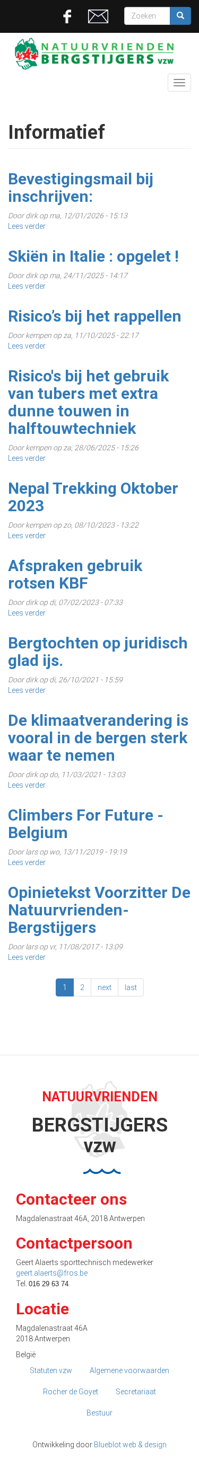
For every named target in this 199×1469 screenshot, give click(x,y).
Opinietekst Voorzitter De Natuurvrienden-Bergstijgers (99, 910)
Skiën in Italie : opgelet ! (93, 256)
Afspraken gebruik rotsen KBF (75, 574)
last (131, 987)
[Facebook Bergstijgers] (67, 16)
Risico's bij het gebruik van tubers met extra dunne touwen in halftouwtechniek (88, 402)
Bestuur (99, 1413)
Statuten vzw (51, 1370)
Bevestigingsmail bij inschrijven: (80, 188)
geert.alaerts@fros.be (52, 1273)
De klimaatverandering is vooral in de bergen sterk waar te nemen (98, 737)
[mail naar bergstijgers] (98, 16)
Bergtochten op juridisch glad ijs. (98, 652)
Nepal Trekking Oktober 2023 (93, 497)
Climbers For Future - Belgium (85, 824)
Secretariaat (136, 1391)
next (104, 987)
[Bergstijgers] (99, 54)
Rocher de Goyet (70, 1391)
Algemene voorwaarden (129, 1370)
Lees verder (27, 226)
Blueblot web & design (130, 1444)
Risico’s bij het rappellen (94, 316)
